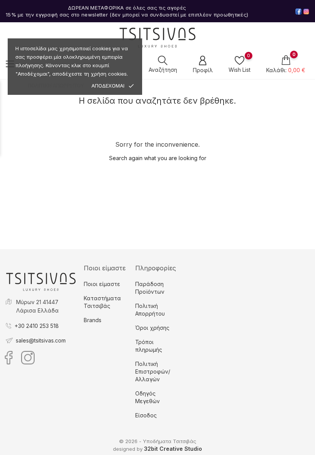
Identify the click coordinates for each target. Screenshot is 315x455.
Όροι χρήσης (152, 327)
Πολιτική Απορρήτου (150, 310)
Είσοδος (146, 415)
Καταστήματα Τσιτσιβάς (102, 302)
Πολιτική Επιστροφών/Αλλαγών (152, 371)
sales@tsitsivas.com (41, 340)
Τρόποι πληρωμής (148, 346)
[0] (239, 60)
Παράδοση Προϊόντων (149, 288)
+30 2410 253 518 (37, 326)
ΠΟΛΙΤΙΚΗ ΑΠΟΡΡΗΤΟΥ (56, 86)
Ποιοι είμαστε (102, 284)
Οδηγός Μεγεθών (147, 397)
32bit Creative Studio (173, 448)
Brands (92, 320)
